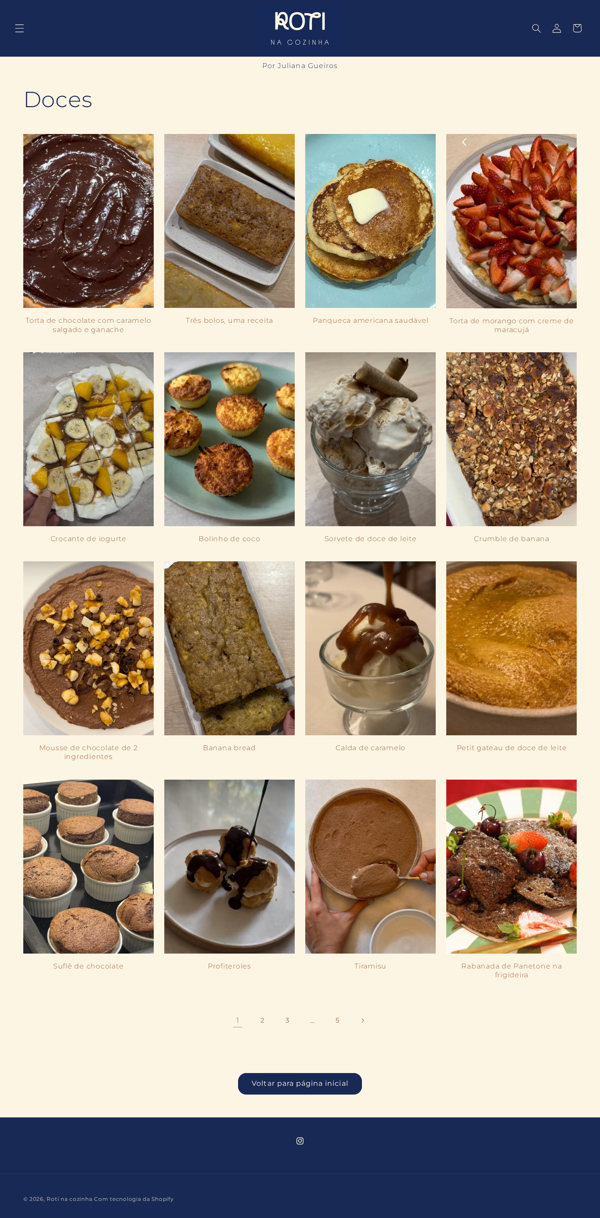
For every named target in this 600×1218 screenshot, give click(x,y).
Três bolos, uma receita (229, 320)
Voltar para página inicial (300, 1083)
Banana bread (229, 748)
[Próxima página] (362, 1020)
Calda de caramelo (370, 748)
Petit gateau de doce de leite (512, 748)
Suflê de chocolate (88, 965)
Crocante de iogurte (89, 538)
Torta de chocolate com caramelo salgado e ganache (88, 324)
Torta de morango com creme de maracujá (511, 325)
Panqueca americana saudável (370, 320)
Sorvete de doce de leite (371, 538)
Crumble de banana (511, 538)
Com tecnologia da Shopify (133, 1199)
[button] (19, 28)
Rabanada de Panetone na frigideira (511, 970)
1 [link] (237, 1020)
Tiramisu (370, 965)
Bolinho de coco (229, 538)
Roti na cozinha (69, 1199)
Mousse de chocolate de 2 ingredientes (88, 752)
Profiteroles (229, 965)
